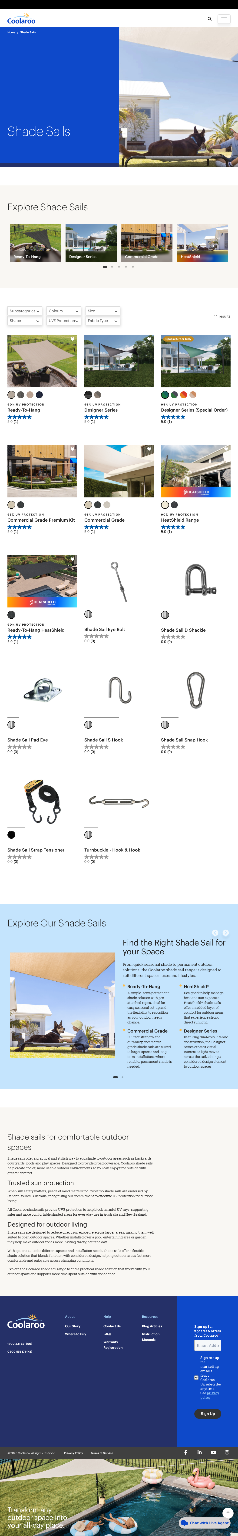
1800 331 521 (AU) (19, 1343)
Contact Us (112, 1326)
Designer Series (101, 410)
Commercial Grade (104, 520)
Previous (215, 933)
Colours (56, 311)
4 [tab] (126, 267)
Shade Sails (28, 32)
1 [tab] (105, 267)
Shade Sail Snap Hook (184, 740)
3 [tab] (119, 267)
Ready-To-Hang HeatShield (36, 630)
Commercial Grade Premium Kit (41, 520)
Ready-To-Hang (23, 410)
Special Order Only (178, 339)
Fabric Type (98, 320)
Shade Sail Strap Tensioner (36, 850)
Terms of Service (102, 1453)
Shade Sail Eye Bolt (104, 629)
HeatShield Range (180, 520)
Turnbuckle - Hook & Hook (112, 850)
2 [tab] (112, 267)
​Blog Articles (152, 1326)
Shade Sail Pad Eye (27, 740)
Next (225, 933)
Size (91, 311)
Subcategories (22, 311)
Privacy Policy (73, 1453)
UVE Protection (62, 320)
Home (11, 32)
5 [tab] (133, 267)
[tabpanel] (35, 243)
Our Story (72, 1326)
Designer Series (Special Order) (194, 410)
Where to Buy (75, 1334)
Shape (15, 320)
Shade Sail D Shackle (183, 630)
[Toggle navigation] (224, 19)
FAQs (107, 1334)
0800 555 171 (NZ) (19, 1351)
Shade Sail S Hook (103, 740)
